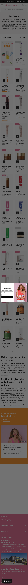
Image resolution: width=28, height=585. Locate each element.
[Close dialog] (26, 284)
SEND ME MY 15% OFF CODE (7, 296)
